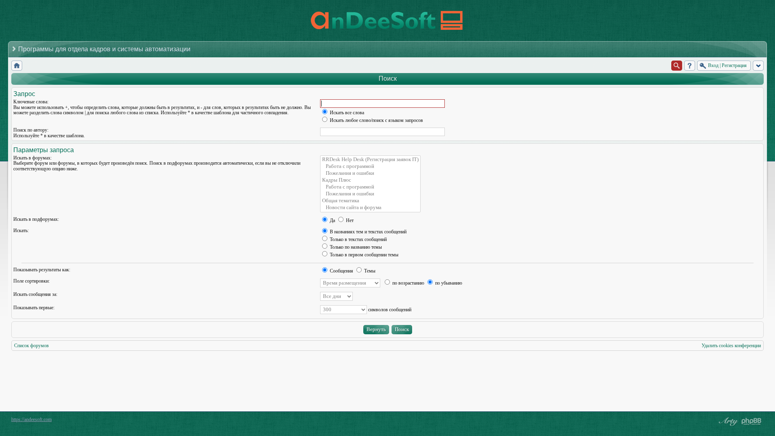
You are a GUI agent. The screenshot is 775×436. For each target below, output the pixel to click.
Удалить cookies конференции (731, 345)
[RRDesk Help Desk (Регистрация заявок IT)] (370, 159)
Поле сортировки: (31, 281)
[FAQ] (689, 66)
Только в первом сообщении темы (363, 255)
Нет (349, 220)
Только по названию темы (355, 247)
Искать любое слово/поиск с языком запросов (376, 120)
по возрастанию (407, 283)
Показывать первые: (33, 307)
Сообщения (341, 271)
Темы (369, 271)
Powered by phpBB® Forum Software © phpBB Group (751, 421)
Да (332, 220)
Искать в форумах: (32, 158)
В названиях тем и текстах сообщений (367, 232)
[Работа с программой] (370, 166)
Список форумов (31, 345)
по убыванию (448, 283)
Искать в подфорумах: (36, 219)
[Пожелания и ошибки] (370, 173)
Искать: (21, 230)
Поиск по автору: (30, 130)
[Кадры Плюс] (370, 180)
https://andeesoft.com (31, 419)
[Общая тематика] (370, 200)
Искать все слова (346, 112)
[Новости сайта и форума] (370, 207)
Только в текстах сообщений (358, 239)
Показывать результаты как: (41, 269)
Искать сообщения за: (35, 294)
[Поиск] (676, 66)
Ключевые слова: (30, 102)
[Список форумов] (16, 66)
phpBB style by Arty (727, 421)
